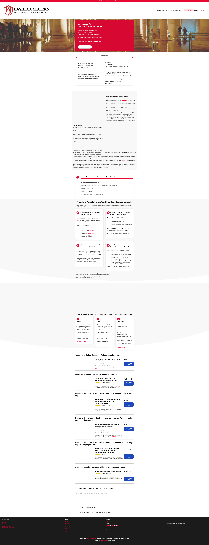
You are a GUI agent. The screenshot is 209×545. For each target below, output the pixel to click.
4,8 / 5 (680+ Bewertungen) (105, 363)
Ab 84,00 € (128, 400)
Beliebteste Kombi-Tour (109, 64)
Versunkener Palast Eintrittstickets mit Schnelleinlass (88, 78)
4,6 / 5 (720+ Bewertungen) (105, 430)
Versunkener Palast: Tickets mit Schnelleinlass (87, 80)
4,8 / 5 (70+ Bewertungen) (105, 382)
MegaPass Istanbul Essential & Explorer (113, 81)
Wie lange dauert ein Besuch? (83, 69)
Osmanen (98, 152)
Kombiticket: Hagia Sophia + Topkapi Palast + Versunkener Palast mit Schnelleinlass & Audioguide (107, 450)
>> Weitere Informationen (81, 341)
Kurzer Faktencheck (81, 61)
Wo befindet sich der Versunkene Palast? (86, 65)
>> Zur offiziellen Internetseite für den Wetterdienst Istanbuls (87, 264)
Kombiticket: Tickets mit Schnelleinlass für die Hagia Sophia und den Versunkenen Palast (117, 73)
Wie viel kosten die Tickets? (83, 67)
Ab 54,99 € (128, 379)
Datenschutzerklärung (6, 526)
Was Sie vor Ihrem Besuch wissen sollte (85, 63)
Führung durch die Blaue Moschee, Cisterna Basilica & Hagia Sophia (117, 67)
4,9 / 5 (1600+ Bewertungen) (106, 473)
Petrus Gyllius (123, 160)
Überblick (66, 521)
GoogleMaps (110, 521)
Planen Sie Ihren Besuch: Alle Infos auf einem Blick (87, 74)
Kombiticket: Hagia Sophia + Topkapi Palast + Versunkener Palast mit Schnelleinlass (118, 76)
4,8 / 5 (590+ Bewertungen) (105, 405)
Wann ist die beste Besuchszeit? (84, 72)
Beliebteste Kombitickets (110, 70)
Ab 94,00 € (128, 425)
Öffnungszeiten (68, 526)
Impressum (4, 522)
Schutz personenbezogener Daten (8, 527)
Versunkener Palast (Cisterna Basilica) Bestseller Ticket (88, 76)
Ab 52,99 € (128, 360)
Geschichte (67, 523)
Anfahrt (66, 528)
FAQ (66, 531)
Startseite (3, 521)
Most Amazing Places (104, 540)
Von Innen (67, 525)
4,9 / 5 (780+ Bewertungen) (105, 454)
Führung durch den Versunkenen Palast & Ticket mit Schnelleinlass (115, 62)
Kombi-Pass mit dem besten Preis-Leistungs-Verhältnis (115, 79)
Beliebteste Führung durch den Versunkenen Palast (115, 58)
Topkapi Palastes (124, 152)
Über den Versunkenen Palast (83, 58)
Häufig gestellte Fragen (109, 83)
